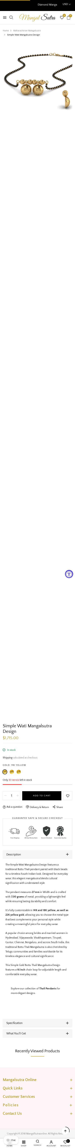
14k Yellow (5, 772)
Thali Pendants (47, 988)
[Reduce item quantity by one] (5, 795)
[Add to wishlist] (67, 795)
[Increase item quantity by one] (17, 795)
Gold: (14, 765)
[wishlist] (62, 18)
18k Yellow (12, 772)
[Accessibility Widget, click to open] (69, 574)
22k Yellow (19, 772)
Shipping (7, 757)
